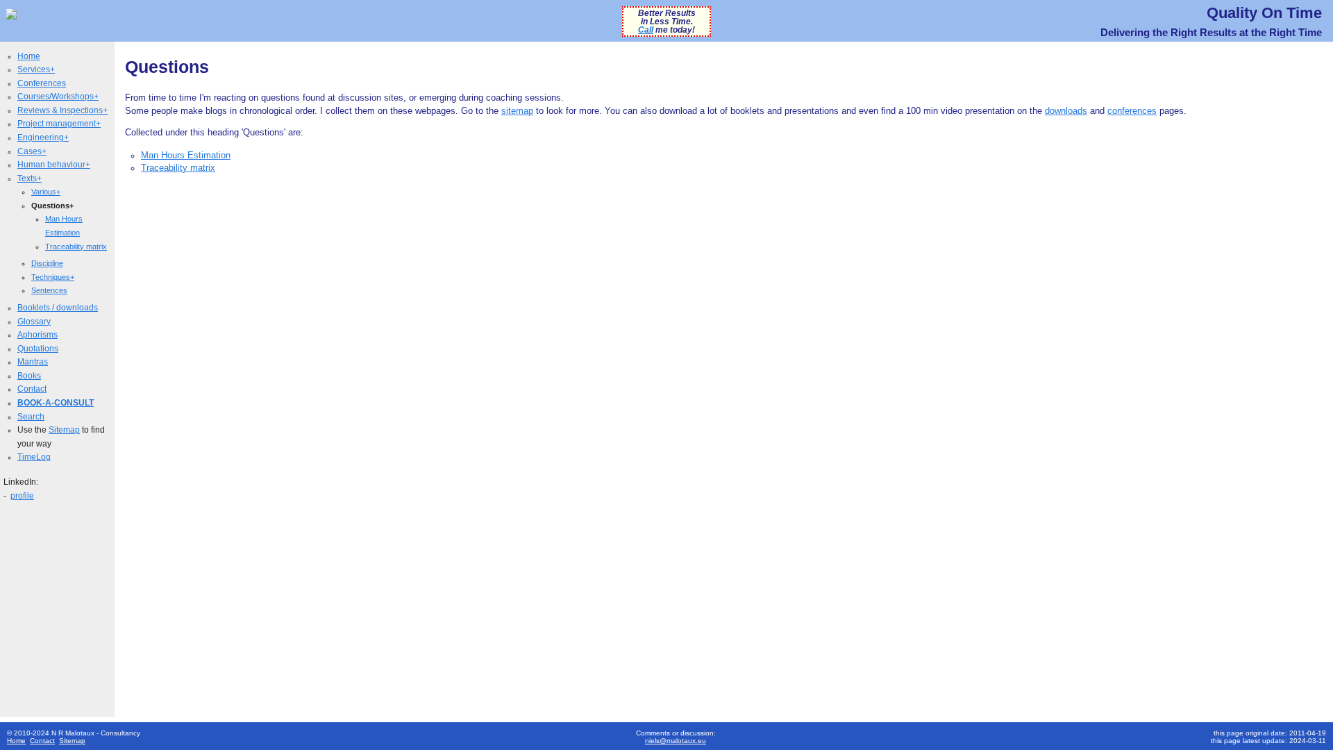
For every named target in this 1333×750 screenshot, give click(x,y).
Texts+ (29, 178)
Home (28, 56)
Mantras (32, 362)
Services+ (36, 69)
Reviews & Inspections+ (62, 110)
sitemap (517, 111)
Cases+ (32, 151)
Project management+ (59, 123)
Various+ (45, 192)
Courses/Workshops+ (58, 96)
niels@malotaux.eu (675, 740)
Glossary (34, 321)
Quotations (37, 348)
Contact (32, 389)
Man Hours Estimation (185, 155)
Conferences (41, 83)
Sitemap (64, 430)
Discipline (47, 263)
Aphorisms (37, 335)
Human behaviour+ (53, 164)
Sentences (49, 290)
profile (22, 496)
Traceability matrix (76, 246)
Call (645, 30)
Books (29, 376)
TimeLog (34, 457)
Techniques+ (52, 277)
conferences (1132, 111)
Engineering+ (43, 137)
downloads (1066, 111)
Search (30, 416)
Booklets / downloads (57, 307)
